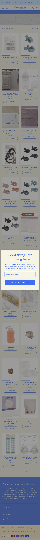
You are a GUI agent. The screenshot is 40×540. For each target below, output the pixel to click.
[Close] (36, 252)
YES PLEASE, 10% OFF (20, 282)
